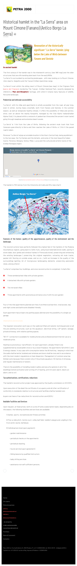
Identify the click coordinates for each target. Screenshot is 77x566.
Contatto (6, 539)
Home (5, 498)
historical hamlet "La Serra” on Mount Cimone (33, 179)
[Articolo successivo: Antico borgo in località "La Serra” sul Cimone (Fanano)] (72, 470)
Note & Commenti (9, 535)
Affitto (5, 509)
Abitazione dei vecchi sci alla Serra (9, 513)
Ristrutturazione (8, 505)
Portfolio (6, 532)
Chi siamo (6, 501)
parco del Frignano (11, 89)
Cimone (5, 36)
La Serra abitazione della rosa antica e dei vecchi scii (10, 527)
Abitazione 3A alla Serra (9, 517)
